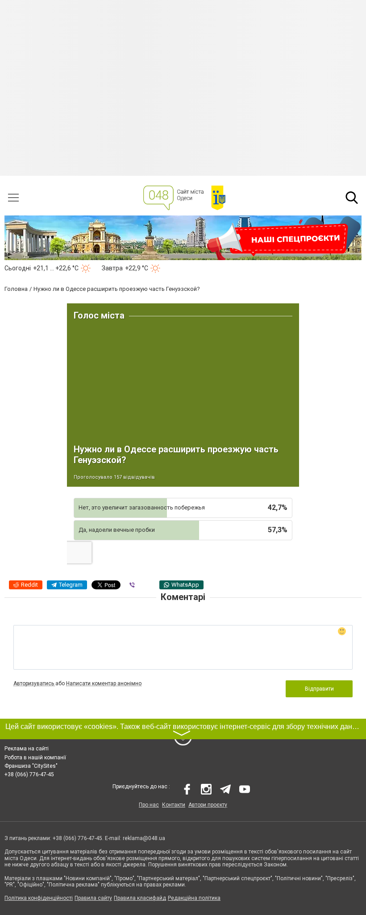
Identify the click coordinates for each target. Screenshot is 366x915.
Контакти (173, 805)
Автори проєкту (207, 805)
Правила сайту (93, 898)
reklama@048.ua (144, 838)
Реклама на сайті (26, 748)
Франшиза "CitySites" (31, 766)
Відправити (319, 689)
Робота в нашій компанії (35, 757)
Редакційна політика (194, 898)
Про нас (149, 805)
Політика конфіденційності (38, 898)
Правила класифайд (140, 898)
